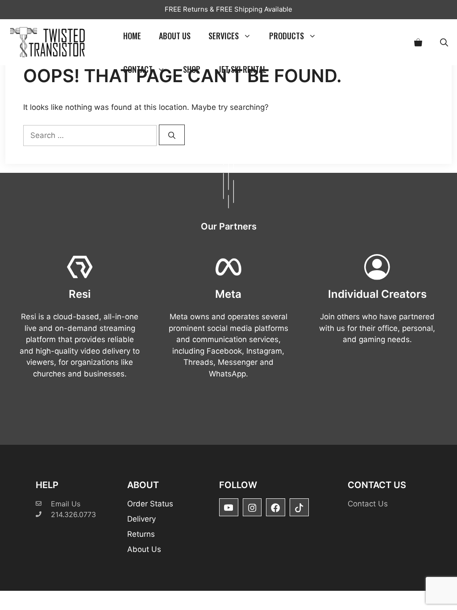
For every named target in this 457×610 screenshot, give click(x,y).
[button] (444, 42)
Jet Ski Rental (242, 69)
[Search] (172, 135)
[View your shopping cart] (418, 42)
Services (223, 36)
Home (132, 36)
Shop (191, 69)
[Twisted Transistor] (49, 42)
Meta (228, 294)
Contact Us (368, 503)
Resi (80, 294)
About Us (175, 36)
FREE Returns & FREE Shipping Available (228, 9)
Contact (138, 69)
